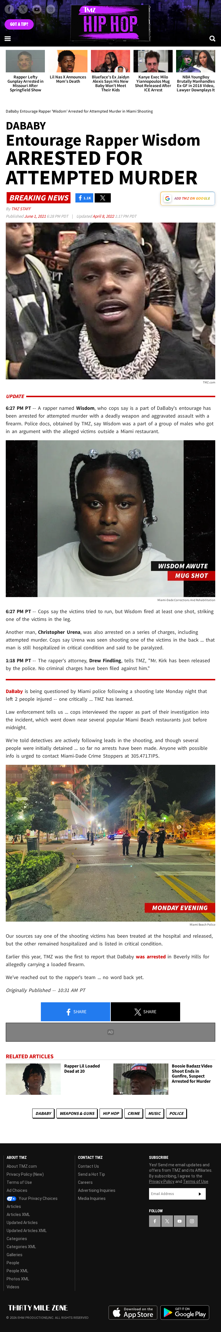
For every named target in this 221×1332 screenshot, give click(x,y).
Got (19, 24)
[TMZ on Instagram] (50, 9)
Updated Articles (22, 1222)
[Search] (213, 38)
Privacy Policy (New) (25, 1174)
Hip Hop (111, 1113)
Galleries (14, 1254)
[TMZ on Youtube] (36, 9)
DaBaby (43, 1113)
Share (79, 1011)
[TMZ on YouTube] (179, 1221)
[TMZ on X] (23, 9)
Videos (13, 1287)
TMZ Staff (21, 208)
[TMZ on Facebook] (9, 9)
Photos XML (18, 1279)
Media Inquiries (92, 1198)
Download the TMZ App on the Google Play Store (184, 1312)
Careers (85, 1182)
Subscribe (200, 1194)
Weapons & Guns (77, 1113)
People (13, 1262)
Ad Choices (17, 1190)
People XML (17, 1271)
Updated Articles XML (27, 1230)
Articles (14, 1206)
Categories (17, 1238)
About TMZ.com (22, 1166)
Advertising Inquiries (96, 1190)
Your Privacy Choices (38, 1198)
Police (176, 1113)
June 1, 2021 (35, 216)
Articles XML (18, 1214)
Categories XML (21, 1246)
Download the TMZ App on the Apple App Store (132, 1313)
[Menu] (8, 38)
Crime (133, 1113)
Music (154, 1113)
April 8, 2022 (104, 216)
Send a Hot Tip (91, 1174)
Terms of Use (19, 1182)
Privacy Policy (161, 1181)
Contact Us (88, 1166)
